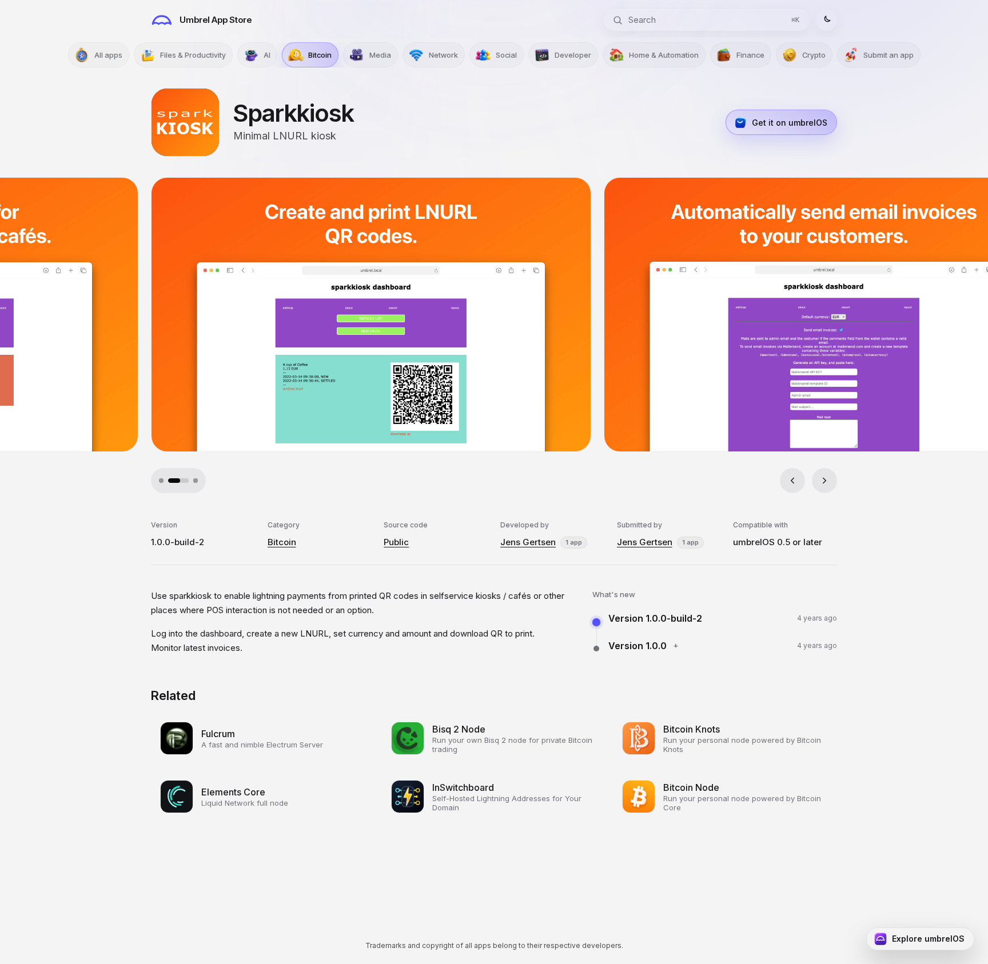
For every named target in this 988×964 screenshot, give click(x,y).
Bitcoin (282, 542)
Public (396, 542)
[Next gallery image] (824, 480)
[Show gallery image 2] (170, 480)
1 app (573, 542)
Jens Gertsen (528, 542)
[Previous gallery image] (792, 480)
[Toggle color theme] (826, 20)
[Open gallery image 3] (733, 314)
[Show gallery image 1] (161, 480)
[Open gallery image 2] (280, 314)
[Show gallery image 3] (187, 480)
